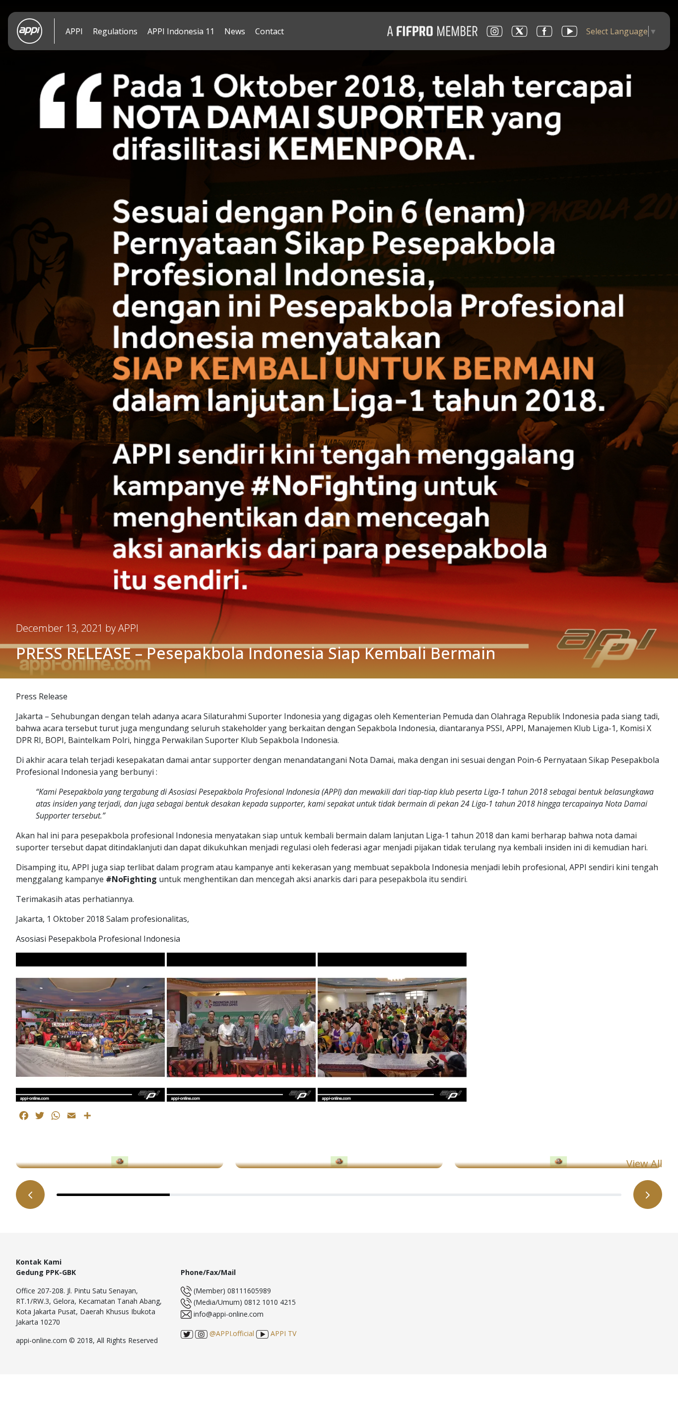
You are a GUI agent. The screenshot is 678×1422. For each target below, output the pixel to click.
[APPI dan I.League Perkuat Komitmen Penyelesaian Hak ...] (339, 1162)
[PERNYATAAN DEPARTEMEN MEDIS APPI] (119, 1162)
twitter (519, 31)
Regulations (115, 31)
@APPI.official (230, 1333)
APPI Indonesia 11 (180, 31)
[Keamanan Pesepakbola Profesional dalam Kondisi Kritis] (558, 1162)
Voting (299, 31)
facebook (544, 31)
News (234, 31)
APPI (74, 31)
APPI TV (282, 1333)
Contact (269, 31)
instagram (494, 31)
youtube (569, 31)
